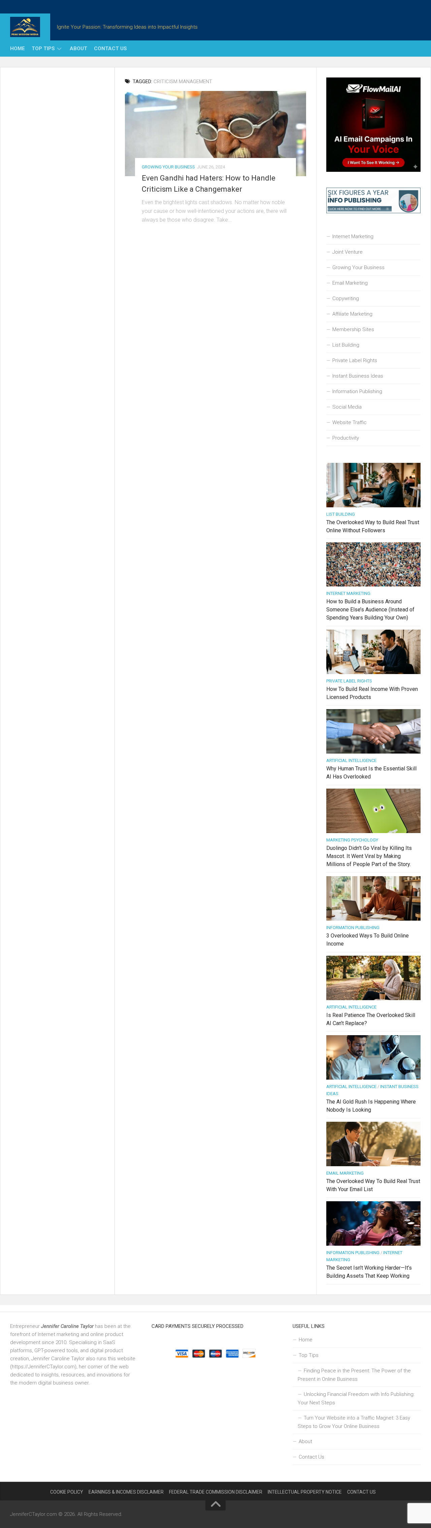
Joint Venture (347, 252)
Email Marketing (350, 283)
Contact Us (110, 48)
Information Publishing (357, 391)
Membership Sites (353, 329)
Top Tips (43, 48)
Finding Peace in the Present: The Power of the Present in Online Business (354, 1375)
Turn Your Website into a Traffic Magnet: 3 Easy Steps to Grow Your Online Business (354, 1422)
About (78, 48)
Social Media (347, 407)
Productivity (345, 438)
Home (17, 48)
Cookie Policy (66, 1492)
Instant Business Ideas (357, 376)
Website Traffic (349, 422)
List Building (345, 345)
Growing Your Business (168, 166)
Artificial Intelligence (351, 760)
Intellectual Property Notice (305, 1492)
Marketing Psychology (352, 839)
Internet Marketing (352, 236)
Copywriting (345, 298)
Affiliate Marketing (352, 314)
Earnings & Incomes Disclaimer (126, 1492)
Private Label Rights (354, 360)
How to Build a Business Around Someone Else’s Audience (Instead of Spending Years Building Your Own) (370, 609)
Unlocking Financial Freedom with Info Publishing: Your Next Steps (356, 1398)
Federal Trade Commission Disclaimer (215, 1492)
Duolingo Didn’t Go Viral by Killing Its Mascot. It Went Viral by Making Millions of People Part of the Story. (369, 856)
